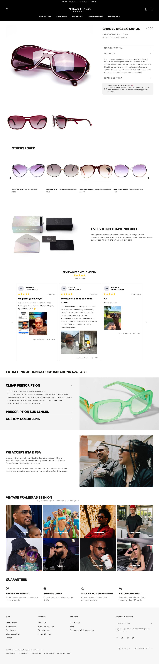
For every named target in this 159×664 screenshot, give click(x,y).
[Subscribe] (152, 623)
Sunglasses (11, 626)
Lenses (9, 638)
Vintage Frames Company (21, 650)
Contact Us (75, 623)
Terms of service (35, 653)
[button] (7, 9)
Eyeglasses (11, 630)
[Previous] (10, 178)
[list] (79, 178)
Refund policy (11, 653)
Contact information (64, 653)
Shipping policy (49, 653)
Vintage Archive (13, 634)
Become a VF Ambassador (82, 630)
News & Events (44, 634)
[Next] (148, 178)
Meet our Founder (46, 626)
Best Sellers (11, 623)
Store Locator (44, 630)
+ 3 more (41, 333)
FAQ (72, 626)
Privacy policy (22, 653)
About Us (42, 623)
